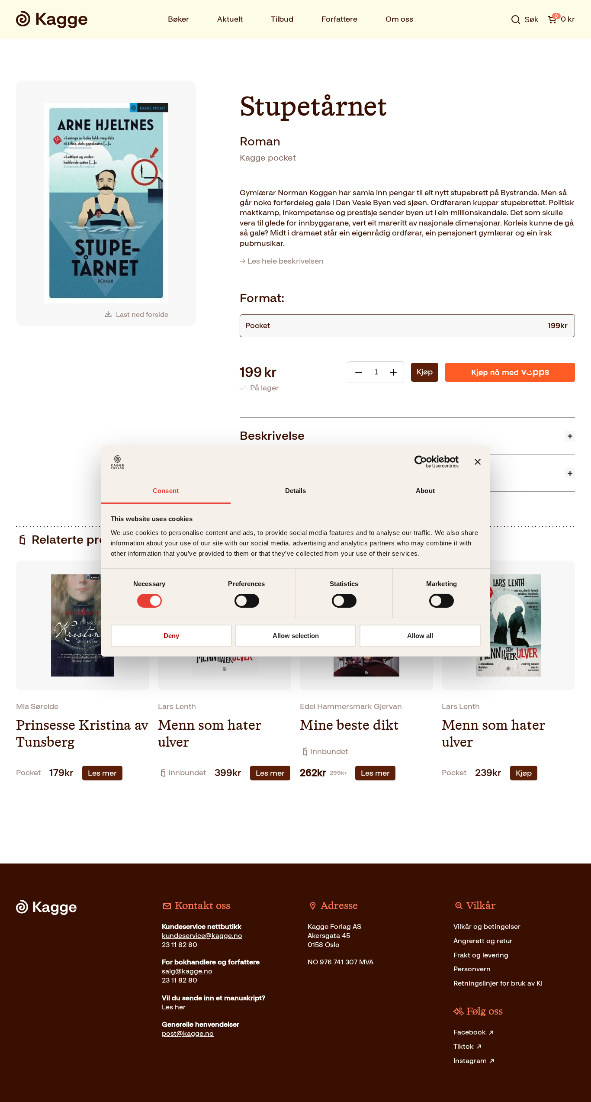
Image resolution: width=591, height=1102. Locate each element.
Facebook (469, 1032)
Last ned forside (142, 314)
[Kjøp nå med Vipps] (510, 372)
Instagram (470, 1061)
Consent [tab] (166, 490)
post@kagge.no (188, 1033)
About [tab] (425, 490)
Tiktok (463, 1046)
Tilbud (282, 19)
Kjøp (425, 372)
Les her (174, 1007)
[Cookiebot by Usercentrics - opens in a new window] (421, 461)
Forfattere (339, 19)
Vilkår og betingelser (486, 926)
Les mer (102, 773)
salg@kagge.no (187, 971)
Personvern (472, 969)
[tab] (407, 435)
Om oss (399, 19)
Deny (171, 635)
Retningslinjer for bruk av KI (498, 983)
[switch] (246, 601)
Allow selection (296, 635)
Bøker (178, 19)
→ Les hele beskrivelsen (282, 261)
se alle (496, 46)
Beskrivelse (272, 436)
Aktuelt (230, 19)
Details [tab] (295, 490)
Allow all (420, 635)
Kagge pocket (268, 157)
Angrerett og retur (482, 941)
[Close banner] (478, 462)
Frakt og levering (480, 955)
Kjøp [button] (524, 773)
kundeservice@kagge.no (202, 935)
